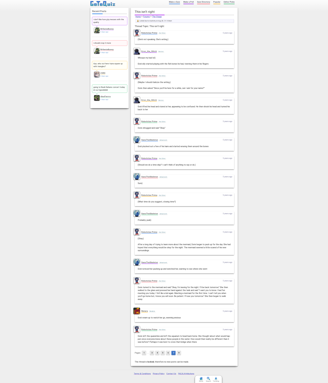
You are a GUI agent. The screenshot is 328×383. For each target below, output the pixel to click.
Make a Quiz (174, 2)
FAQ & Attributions (186, 374)
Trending (216, 381)
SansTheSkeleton (149, 140)
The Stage (157, 16)
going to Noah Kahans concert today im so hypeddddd (109, 88)
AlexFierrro (105, 96)
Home (138, 16)
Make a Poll (188, 2)
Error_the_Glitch (149, 51)
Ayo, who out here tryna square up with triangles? (108, 65)
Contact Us (171, 374)
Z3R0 (102, 73)
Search (208, 381)
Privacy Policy (158, 374)
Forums (146, 16)
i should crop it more (102, 43)
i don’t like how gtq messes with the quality (108, 20)
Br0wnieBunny (107, 29)
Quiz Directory (203, 2)
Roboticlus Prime (149, 33)
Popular (216, 2)
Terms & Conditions (142, 374)
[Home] (102, 4)
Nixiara (144, 311)
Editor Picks (229, 2)
